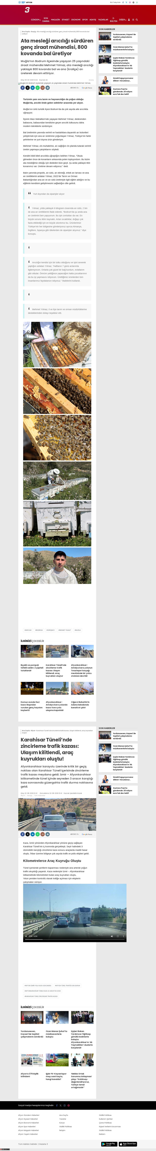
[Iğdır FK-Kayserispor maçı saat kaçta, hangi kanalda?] (57, 1062)
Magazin (55, 19)
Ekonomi (75, 19)
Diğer (122, 19)
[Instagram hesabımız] (130, 2)
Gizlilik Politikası (65, 1126)
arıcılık (28, 630)
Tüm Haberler (39, 795)
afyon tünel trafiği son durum (68, 986)
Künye (62, 1123)
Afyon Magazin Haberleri (28, 1130)
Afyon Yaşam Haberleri (28, 1134)
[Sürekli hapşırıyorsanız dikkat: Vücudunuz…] (105, 83)
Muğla (78, 630)
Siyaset (65, 19)
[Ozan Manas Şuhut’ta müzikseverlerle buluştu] (105, 52)
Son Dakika (45, 19)
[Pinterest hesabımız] (133, 2)
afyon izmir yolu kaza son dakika (38, 986)
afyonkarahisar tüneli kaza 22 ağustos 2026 (43, 991)
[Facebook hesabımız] (123, 2)
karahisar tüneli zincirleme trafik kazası (42, 996)
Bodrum (39, 630)
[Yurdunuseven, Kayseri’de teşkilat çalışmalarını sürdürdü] (105, 39)
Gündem (35, 19)
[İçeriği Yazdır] (47, 88)
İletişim (62, 1130)
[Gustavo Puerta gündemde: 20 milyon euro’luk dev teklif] (105, 94)
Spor (85, 19)
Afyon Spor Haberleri (26, 1126)
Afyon (23, 795)
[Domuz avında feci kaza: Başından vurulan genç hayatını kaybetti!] (32, 690)
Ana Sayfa (63, 1115)
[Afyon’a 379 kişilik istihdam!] (32, 1062)
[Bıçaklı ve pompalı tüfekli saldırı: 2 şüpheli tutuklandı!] (32, 653)
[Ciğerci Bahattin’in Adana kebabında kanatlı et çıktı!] (82, 690)
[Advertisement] (57, 608)
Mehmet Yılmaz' (65, 630)
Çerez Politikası (105, 1123)
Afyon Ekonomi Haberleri (28, 1123)
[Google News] (87, 88)
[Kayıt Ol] (129, 20)
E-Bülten (113, 19)
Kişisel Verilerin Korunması (110, 1126)
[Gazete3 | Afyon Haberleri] (27, 12)
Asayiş (93, 19)
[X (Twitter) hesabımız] (126, 2)
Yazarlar (103, 19)
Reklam (102, 1134)
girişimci (51, 630)
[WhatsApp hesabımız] (137, 2)
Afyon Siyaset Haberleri (28, 1119)
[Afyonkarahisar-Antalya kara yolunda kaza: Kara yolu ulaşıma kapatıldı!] (57, 690)
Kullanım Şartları (106, 1119)
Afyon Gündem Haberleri (28, 1115)
